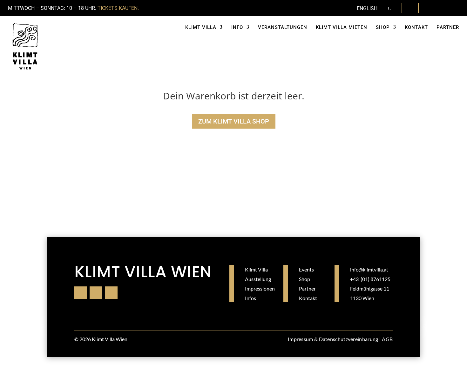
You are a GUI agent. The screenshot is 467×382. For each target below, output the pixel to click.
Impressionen (260, 288)
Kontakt (308, 298)
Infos (250, 298)
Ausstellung (258, 279)
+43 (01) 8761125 (370, 279)
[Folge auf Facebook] (430, 8)
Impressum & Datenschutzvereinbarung (333, 339)
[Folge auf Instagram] (443, 8)
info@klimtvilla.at (369, 269)
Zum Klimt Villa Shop (233, 121)
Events (306, 269)
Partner (307, 288)
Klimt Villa (256, 269)
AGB (387, 339)
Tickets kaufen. (118, 8)
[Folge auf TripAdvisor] (455, 8)
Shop (304, 279)
